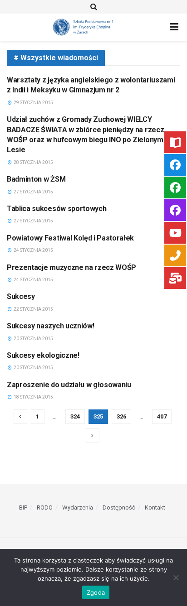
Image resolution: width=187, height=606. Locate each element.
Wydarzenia (77, 507)
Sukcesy (21, 296)
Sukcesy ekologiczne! (43, 355)
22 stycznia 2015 (33, 309)
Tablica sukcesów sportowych (56, 208)
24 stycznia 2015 (33, 250)
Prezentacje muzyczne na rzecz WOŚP (71, 267)
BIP (23, 507)
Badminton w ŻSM (36, 179)
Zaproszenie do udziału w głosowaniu (69, 384)
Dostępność (119, 507)
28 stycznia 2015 (33, 162)
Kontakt (155, 507)
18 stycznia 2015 (33, 396)
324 (75, 416)
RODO (45, 507)
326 (121, 416)
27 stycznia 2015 (33, 191)
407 (162, 416)
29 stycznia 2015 (33, 102)
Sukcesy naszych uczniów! (50, 326)
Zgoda (96, 592)
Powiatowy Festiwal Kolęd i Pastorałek (70, 238)
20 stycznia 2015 (33, 338)
